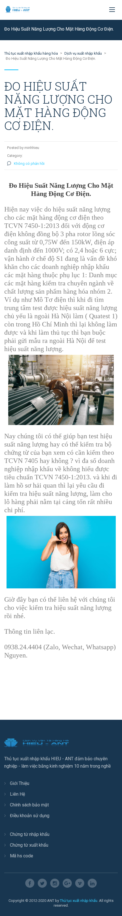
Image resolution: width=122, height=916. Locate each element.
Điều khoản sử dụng (29, 815)
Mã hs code (21, 856)
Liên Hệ (17, 794)
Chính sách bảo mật (29, 805)
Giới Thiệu (19, 783)
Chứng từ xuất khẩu (29, 845)
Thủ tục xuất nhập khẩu (78, 900)
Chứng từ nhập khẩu (29, 834)
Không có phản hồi (29, 163)
